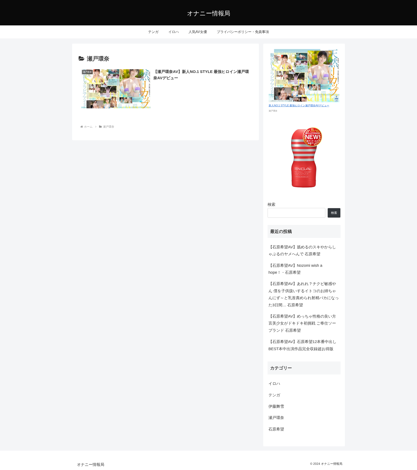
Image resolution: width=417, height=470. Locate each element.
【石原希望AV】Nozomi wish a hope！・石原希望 (295, 269)
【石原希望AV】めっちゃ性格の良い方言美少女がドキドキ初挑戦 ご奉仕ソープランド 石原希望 (302, 323)
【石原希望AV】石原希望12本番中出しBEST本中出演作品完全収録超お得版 (302, 345)
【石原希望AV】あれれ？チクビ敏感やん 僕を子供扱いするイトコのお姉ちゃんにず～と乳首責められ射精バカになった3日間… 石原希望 (303, 294)
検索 (271, 204)
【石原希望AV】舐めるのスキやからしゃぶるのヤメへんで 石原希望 (302, 250)
